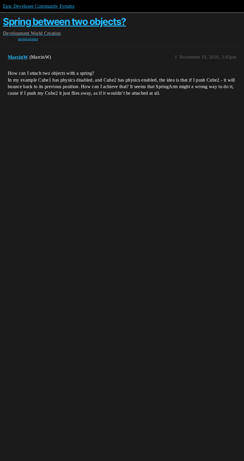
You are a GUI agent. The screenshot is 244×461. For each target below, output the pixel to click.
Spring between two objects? (64, 21)
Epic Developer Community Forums (38, 6)
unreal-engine (28, 39)
